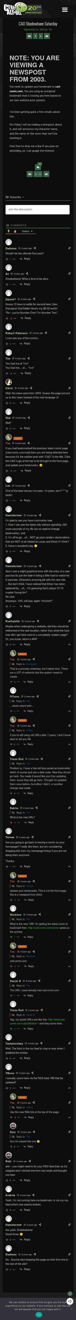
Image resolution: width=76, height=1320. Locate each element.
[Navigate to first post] (29, 36)
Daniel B (30, 1014)
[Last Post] (46, 174)
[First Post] (30, 174)
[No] (71, 1309)
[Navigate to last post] (47, 36)
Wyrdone (30, 956)
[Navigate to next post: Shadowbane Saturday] (41, 36)
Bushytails (31, 664)
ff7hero (29, 730)
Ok (38, 1314)
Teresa (29, 886)
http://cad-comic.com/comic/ (43, 927)
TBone (29, 1107)
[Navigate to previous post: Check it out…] (35, 36)
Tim (7, 443)
